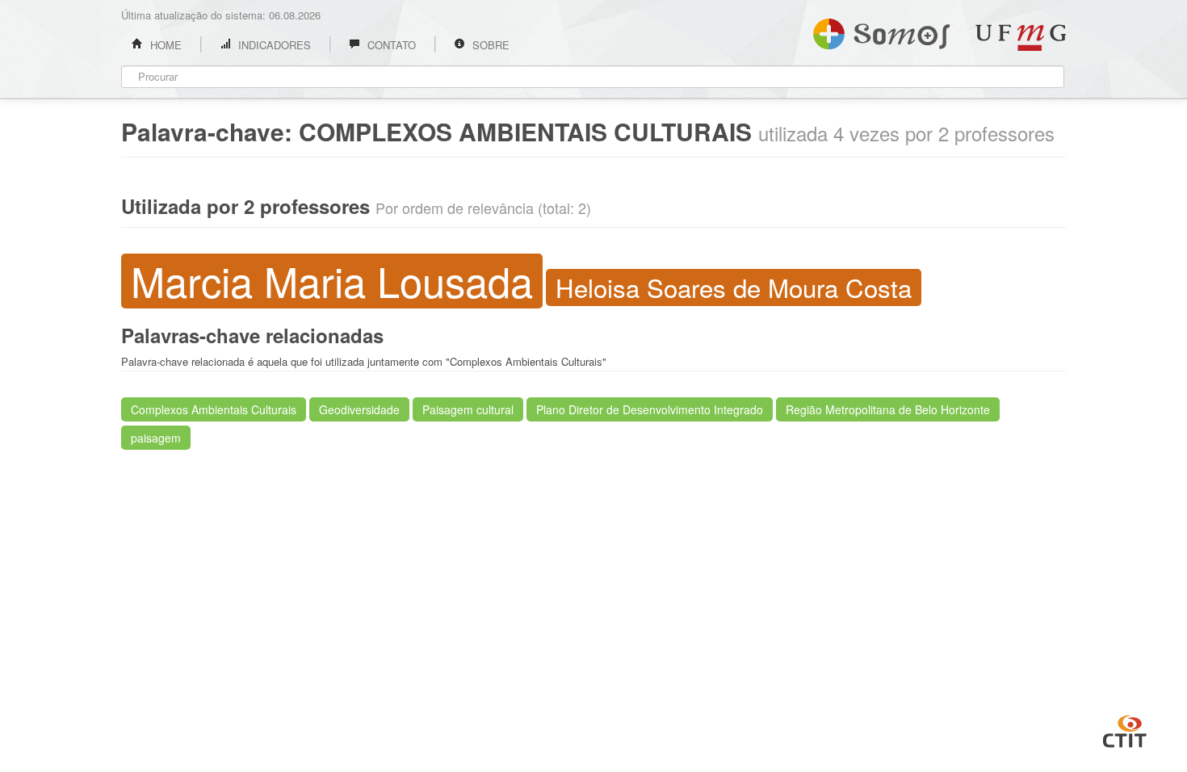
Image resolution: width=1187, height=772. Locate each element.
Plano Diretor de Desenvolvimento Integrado (649, 409)
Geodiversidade (359, 409)
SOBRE (489, 44)
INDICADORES (273, 44)
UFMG (1020, 37)
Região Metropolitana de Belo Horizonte (888, 409)
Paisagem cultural (468, 409)
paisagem (156, 438)
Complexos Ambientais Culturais (213, 409)
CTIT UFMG (1125, 729)
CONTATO (390, 44)
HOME (164, 44)
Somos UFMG (881, 30)
